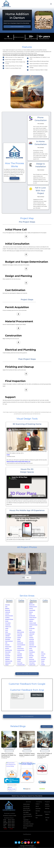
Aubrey (31, 603)
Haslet (6, 628)
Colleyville (7, 612)
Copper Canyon (33, 606)
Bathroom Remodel (26, 810)
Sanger (31, 657)
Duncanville (20, 642)
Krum (30, 630)
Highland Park (20, 650)
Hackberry (31, 619)
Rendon (7, 648)
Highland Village (33, 624)
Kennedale (8, 633)
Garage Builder (26, 819)
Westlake (7, 659)
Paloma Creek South (32, 647)
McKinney (43, 657)
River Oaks (7, 652)
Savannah (31, 659)
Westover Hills (8, 661)
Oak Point (31, 644)
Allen (42, 652)
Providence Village (32, 652)
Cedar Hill (19, 635)
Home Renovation (26, 806)
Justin (30, 626)
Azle (6, 606)
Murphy (43, 659)
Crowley (7, 613)
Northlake (31, 642)
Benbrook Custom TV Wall (16, 572)
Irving (18, 652)
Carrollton (19, 633)
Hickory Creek (32, 623)
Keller (6, 632)
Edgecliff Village (9, 619)
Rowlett (19, 659)
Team (37, 817)
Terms (48, 814)
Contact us (14, 178)
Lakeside (7, 635)
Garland (19, 646)
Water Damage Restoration (28, 825)
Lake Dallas (32, 632)
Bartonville (31, 604)
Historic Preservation (27, 821)
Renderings (47, 808)
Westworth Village (8, 663)
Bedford (7, 608)
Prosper (43, 664)
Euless (6, 621)
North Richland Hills (9, 642)
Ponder (31, 650)
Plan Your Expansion (17, 26)
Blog (46, 814)
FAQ (36, 813)
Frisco (42, 655)
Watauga (7, 657)
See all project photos (27, 583)
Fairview (43, 653)
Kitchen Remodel (26, 808)
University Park (21, 664)
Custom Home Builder (27, 814)
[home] (6, 3)
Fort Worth (8, 623)
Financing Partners (39, 815)
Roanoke (31, 655)
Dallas (18, 639)
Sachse (19, 661)
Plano (42, 663)
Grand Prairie (20, 648)
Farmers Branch (21, 644)
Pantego (7, 644)
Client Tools (38, 810)
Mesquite (19, 655)
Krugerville (32, 628)
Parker (42, 661)
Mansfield (7, 639)
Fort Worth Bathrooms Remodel (37, 572)
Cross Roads (32, 610)
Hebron (31, 621)
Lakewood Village (31, 634)
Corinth (31, 608)
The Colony (32, 663)
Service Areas (38, 808)
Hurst (6, 630)
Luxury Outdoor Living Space (28, 823)
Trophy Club (32, 664)
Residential (47, 804)
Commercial (47, 806)
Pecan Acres (8, 646)
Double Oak (32, 615)
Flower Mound (32, 617)
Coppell (19, 637)
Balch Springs (20, 632)
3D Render (25, 827)
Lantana (31, 637)
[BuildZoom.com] (11, 780)
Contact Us (38, 803)
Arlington (7, 604)
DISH (30, 613)
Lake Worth (8, 637)
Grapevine (7, 624)
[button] (50, 3)
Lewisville (31, 639)
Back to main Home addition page (27, 673)
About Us (37, 806)
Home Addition (26, 812)
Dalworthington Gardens (9, 616)
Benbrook (7, 610)
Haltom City (8, 626)
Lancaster (19, 653)
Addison (19, 630)
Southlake (7, 655)
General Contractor (26, 804)
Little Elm (31, 641)
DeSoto (19, 641)
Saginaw (7, 653)
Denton (31, 612)
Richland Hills (8, 650)
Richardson (20, 657)
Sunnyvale (19, 663)
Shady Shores (32, 661)
